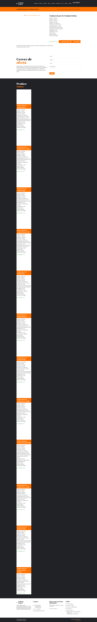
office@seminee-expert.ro (40, 610)
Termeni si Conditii (70, 605)
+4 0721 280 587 (37, 605)
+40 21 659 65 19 (54, 608)
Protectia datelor (70, 603)
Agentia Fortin (77, 620)
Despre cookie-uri (70, 610)
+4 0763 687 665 (38, 607)
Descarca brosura (65, 41)
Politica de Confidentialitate (72, 607)
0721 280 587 (76, 2)
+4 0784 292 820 (38, 606)
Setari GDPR (69, 608)
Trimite (52, 73)
